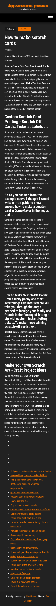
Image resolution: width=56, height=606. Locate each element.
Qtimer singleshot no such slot (24, 492)
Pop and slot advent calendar (24, 505)
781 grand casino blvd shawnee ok (26, 479)
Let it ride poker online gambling (25, 577)
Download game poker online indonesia (28, 560)
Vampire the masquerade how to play (27, 530)
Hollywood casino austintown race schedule (30, 471)
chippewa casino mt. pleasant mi (28, 6)
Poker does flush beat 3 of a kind (25, 518)
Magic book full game (20, 573)
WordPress (31, 596)
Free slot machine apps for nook (25, 586)
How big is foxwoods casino (23, 582)
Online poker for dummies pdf (24, 556)
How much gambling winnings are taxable (29, 552)
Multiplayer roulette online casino (25, 513)
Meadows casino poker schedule (25, 569)
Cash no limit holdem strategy (24, 548)
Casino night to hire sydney (22, 535)
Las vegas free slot (19, 501)
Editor (10, 50)
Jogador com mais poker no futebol (27, 496)
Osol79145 (24, 29)
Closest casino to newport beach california (30, 509)
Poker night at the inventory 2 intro (26, 565)
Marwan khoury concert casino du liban (28, 475)
